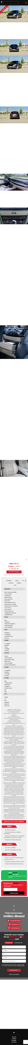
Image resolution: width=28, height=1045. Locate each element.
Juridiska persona (18, 942)
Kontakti (14, 1040)
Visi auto (14, 1037)
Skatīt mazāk (25, 581)
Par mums (14, 1042)
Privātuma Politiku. (20, 965)
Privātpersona (9, 942)
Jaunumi (14, 1038)
